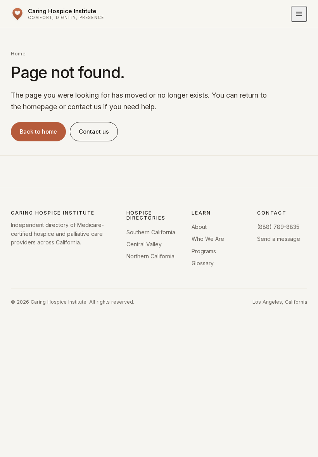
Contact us (94, 131)
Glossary (203, 263)
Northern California (150, 256)
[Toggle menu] (299, 14)
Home (18, 54)
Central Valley (144, 244)
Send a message (278, 238)
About (199, 226)
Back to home (38, 131)
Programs (204, 251)
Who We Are (208, 238)
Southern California (150, 232)
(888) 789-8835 (278, 226)
